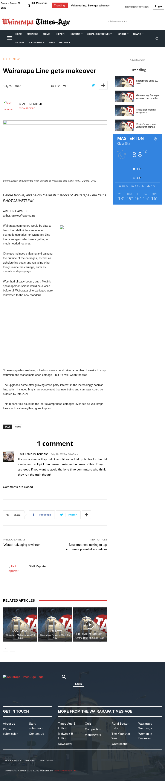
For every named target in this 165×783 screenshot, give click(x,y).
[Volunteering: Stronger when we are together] (124, 96)
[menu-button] (9, 38)
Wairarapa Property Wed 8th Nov (55, 636)
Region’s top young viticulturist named (146, 125)
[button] (157, 38)
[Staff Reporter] (10, 106)
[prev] (104, 5)
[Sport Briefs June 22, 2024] (124, 81)
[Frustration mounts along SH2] (124, 110)
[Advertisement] (55, 333)
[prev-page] (5, 648)
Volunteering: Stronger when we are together (147, 96)
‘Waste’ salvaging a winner (21, 544)
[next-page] (12, 648)
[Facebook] (83, 85)
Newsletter (65, 743)
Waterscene (120, 743)
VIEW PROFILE (27, 108)
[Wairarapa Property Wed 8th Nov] (55, 624)
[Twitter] (93, 85)
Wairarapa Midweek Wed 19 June (20, 636)
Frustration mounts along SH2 (146, 111)
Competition (93, 729)
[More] (103, 85)
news (18, 426)
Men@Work (93, 734)
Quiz (88, 723)
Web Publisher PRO (65, 770)
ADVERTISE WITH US (136, 7)
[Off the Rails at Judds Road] (90, 624)
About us (9, 723)
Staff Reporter (30, 103)
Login (158, 6)
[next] (111, 5)
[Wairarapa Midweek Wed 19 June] (20, 624)
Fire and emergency (89, 634)
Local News (12, 59)
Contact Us (36, 733)
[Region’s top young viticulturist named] (124, 125)
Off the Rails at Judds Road (89, 638)
